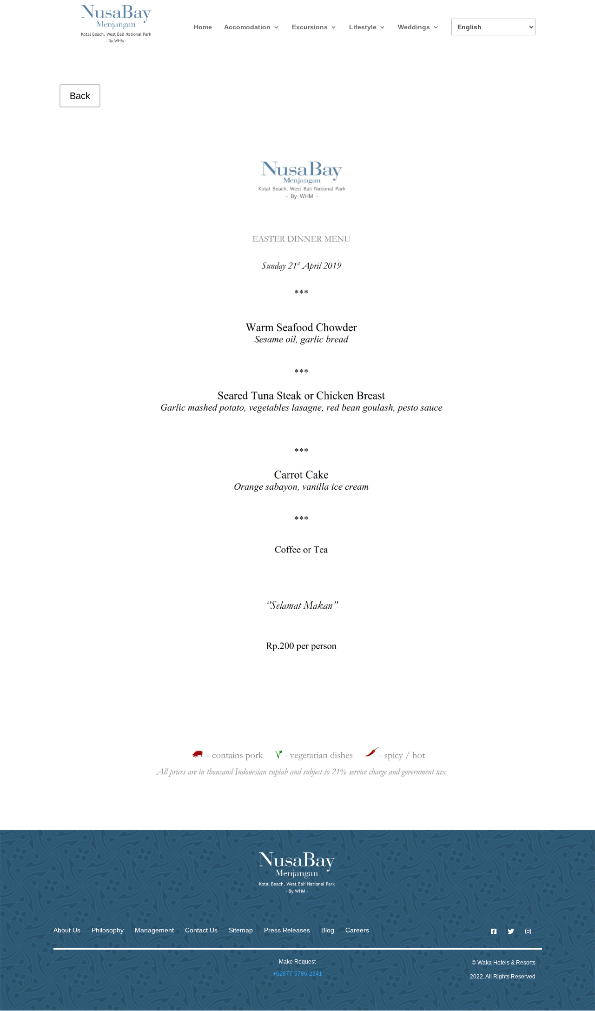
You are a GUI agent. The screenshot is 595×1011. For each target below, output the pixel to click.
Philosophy (108, 930)
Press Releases (287, 930)
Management (154, 930)
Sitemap (241, 930)
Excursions (310, 27)
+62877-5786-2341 (297, 974)
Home (203, 27)
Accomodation (247, 27)
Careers (357, 930)
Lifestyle (363, 27)
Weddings (414, 27)
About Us (66, 930)
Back (80, 96)
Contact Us (201, 930)
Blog (327, 930)
